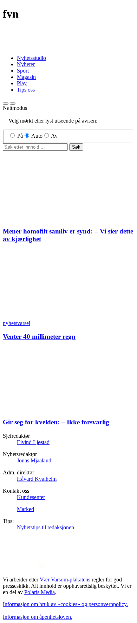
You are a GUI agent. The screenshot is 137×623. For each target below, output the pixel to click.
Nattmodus (15, 108)
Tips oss (26, 90)
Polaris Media (39, 592)
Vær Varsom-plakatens (65, 579)
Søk (76, 147)
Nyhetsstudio (31, 58)
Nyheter (26, 64)
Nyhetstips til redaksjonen (45, 527)
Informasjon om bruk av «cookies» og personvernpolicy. (65, 604)
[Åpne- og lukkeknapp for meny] (12, 103)
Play (22, 83)
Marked (25, 509)
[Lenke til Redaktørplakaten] (68, 565)
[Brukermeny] (5, 103)
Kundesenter (31, 497)
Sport (23, 71)
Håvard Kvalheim (37, 479)
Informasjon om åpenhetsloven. (37, 617)
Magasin (26, 77)
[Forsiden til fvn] (68, 46)
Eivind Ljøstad (33, 442)
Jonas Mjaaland (34, 460)
